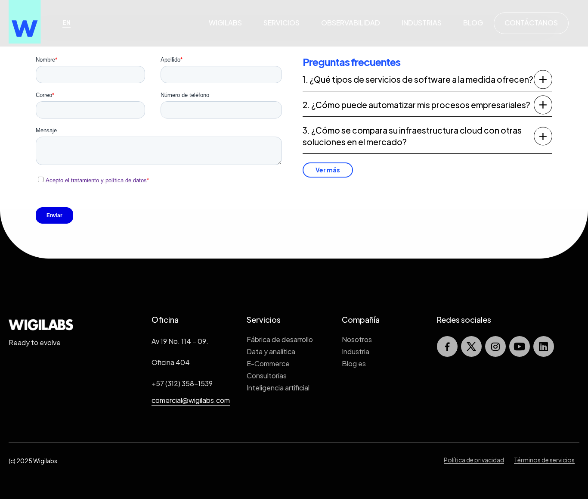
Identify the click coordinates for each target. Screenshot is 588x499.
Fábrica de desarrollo (280, 339)
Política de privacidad (474, 460)
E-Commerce (268, 363)
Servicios (281, 22)
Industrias (422, 22)
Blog (473, 22)
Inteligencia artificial (278, 387)
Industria (355, 351)
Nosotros (357, 339)
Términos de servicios (544, 460)
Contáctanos (531, 22)
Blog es (354, 363)
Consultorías (267, 375)
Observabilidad (350, 22)
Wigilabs (225, 22)
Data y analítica (271, 351)
